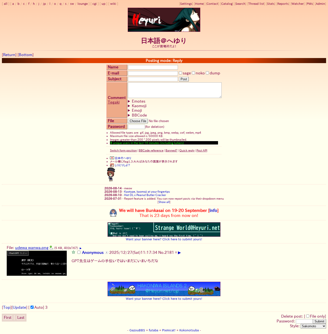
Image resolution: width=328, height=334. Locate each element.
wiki (113, 3)
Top (6, 307)
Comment (117, 97)
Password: (286, 321)
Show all (164, 201)
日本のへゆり (122, 158)
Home (199, 3)
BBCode (139, 115)
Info (213, 210)
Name (113, 67)
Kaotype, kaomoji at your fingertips (147, 191)
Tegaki (114, 102)
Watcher (298, 3)
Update (19, 307)
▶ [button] (81, 248)
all (5, 3)
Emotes (138, 101)
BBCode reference (151, 150)
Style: (295, 326)
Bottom (25, 55)
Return (9, 55)
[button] (73, 252)
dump (215, 73)
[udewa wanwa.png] (51, 247)
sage (187, 73)
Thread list (256, 3)
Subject (114, 79)
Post (184, 79)
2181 (169, 252)
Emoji (137, 110)
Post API (201, 150)
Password (116, 126)
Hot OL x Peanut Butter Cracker (145, 194)
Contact (212, 3)
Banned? (171, 150)
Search (240, 3)
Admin (320, 3)
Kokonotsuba (189, 330)
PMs (310, 3)
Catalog (226, 3)
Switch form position (123, 150)
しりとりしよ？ (122, 165)
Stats (270, 3)
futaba (153, 330)
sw (72, 3)
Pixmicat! (169, 330)
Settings (186, 3)
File (111, 121)
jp (44, 3)
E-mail (113, 73)
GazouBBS (137, 330)
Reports (283, 3)
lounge (83, 3)
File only (317, 316)
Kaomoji (139, 106)
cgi (94, 3)
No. (161, 252)
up (103, 3)
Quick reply (186, 150)
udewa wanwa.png (32, 247)
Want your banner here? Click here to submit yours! (164, 239)
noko (200, 73)
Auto (38, 307)
